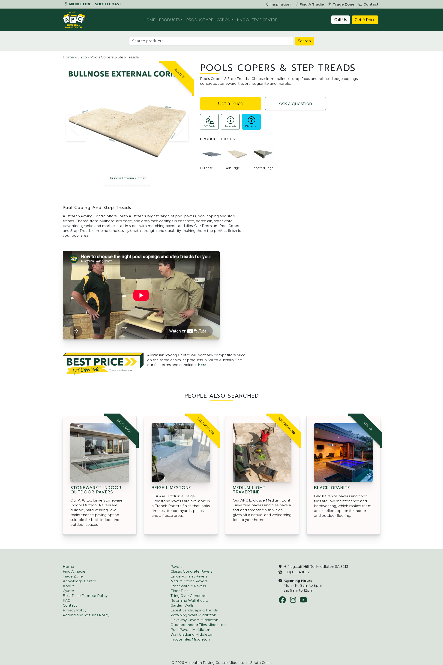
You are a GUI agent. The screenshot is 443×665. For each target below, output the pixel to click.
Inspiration (280, 4)
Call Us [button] (340, 20)
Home (149, 20)
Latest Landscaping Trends (194, 610)
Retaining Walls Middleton (193, 615)
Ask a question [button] (295, 103)
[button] (76, 128)
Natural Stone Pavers (189, 581)
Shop (82, 57)
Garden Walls (182, 605)
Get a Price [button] (230, 103)
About (68, 586)
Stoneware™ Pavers (188, 586)
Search (304, 41)
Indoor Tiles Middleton (190, 639)
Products (169, 20)
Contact (370, 4)
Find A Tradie (311, 4)
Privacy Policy (75, 610)
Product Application (208, 20)
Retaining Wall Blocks (189, 600)
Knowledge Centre (257, 20)
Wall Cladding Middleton (192, 634)
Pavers (176, 566)
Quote (68, 591)
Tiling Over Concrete (189, 595)
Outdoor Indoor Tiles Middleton (198, 625)
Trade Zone (343, 4)
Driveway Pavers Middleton (194, 620)
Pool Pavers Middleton (190, 629)
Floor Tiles (179, 591)
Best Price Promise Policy (85, 595)
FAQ (67, 600)
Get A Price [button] (365, 20)
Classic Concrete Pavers (191, 571)
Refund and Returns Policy (86, 615)
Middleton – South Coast (94, 4)
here (202, 365)
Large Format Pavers (189, 576)
